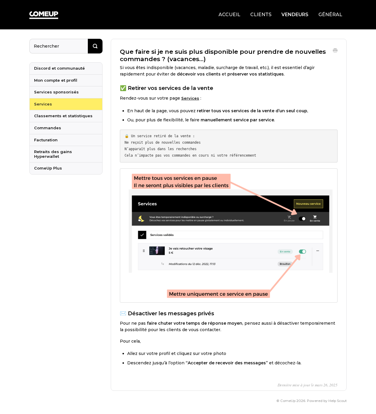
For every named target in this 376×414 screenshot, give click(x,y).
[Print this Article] (335, 51)
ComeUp (288, 401)
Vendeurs (294, 14)
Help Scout (337, 401)
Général (330, 14)
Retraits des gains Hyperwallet (53, 154)
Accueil (229, 14)
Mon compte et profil (55, 80)
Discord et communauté (59, 68)
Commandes (47, 127)
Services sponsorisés (56, 92)
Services (190, 98)
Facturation (46, 140)
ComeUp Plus (48, 168)
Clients (260, 14)
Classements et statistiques (63, 115)
